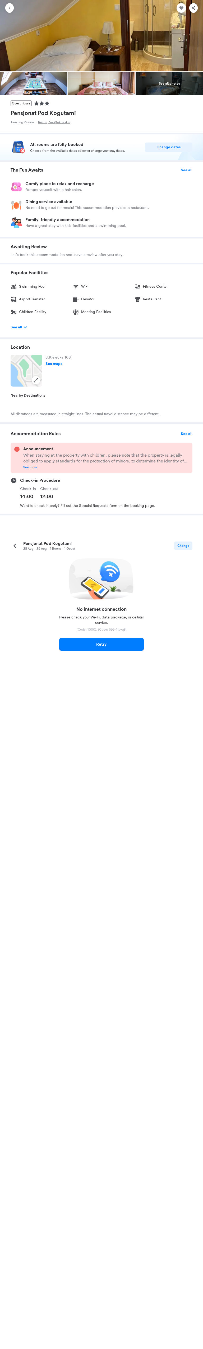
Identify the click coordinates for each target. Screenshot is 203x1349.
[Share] (193, 8)
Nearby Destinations (28, 395)
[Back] (9, 8)
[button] (26, 371)
